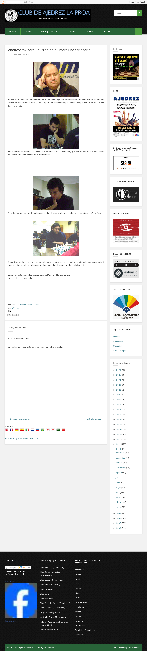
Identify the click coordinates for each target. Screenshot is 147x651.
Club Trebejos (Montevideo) (52, 608)
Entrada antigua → (95, 419)
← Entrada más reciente (19, 419)
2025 (118, 375)
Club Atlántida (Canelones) (52, 567)
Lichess (116, 336)
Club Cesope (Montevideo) (52, 580)
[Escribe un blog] (11, 315)
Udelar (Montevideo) (49, 629)
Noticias (12, 31)
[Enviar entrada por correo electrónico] (9, 311)
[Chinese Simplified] (64, 431)
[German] (17, 431)
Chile (77, 583)
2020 (118, 399)
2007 (118, 523)
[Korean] (53, 431)
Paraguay (79, 621)
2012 (118, 439)
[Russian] (38, 431)
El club (28, 31)
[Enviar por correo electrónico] (8, 315)
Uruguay (79, 635)
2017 (118, 414)
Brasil (77, 579)
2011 (118, 444)
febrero (119, 502)
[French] (12, 431)
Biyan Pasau (49, 648)
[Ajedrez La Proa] (21, 618)
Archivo (90, 31)
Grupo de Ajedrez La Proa (29, 305)
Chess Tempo (119, 350)
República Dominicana (85, 630)
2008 (118, 518)
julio (118, 477)
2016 (118, 419)
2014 (118, 429)
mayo (118, 487)
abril (118, 492)
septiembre (121, 468)
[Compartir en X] (14, 315)
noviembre (121, 458)
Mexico (78, 611)
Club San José (46, 598)
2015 (118, 424)
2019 (118, 404)
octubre (119, 463)
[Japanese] (48, 431)
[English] (7, 431)
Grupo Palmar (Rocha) (50, 612)
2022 (118, 390)
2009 (118, 513)
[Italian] (27, 431)
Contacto (107, 31)
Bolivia (78, 574)
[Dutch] (33, 431)
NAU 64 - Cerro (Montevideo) (53, 617)
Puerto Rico (80, 625)
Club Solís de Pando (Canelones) (55, 603)
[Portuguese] (43, 431)
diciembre (120, 453)
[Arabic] (58, 431)
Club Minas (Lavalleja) (50, 584)
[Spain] (22, 431)
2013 (118, 434)
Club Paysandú (47, 589)
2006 (118, 528)
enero (118, 507)
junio (118, 482)
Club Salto (44, 594)
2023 (118, 385)
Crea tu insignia (10, 621)
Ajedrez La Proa (10, 581)
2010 (118, 449)
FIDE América (81, 602)
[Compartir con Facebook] (17, 315)
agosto (119, 472)
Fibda (77, 593)
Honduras (79, 607)
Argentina (79, 570)
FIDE (77, 597)
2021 (118, 395)
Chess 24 (117, 346)
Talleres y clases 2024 (50, 31)
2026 (118, 370)
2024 (118, 380)
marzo (119, 497)
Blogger (135, 648)
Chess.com (118, 341)
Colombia (79, 588)
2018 (118, 409)
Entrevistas (73, 31)
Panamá (79, 616)
